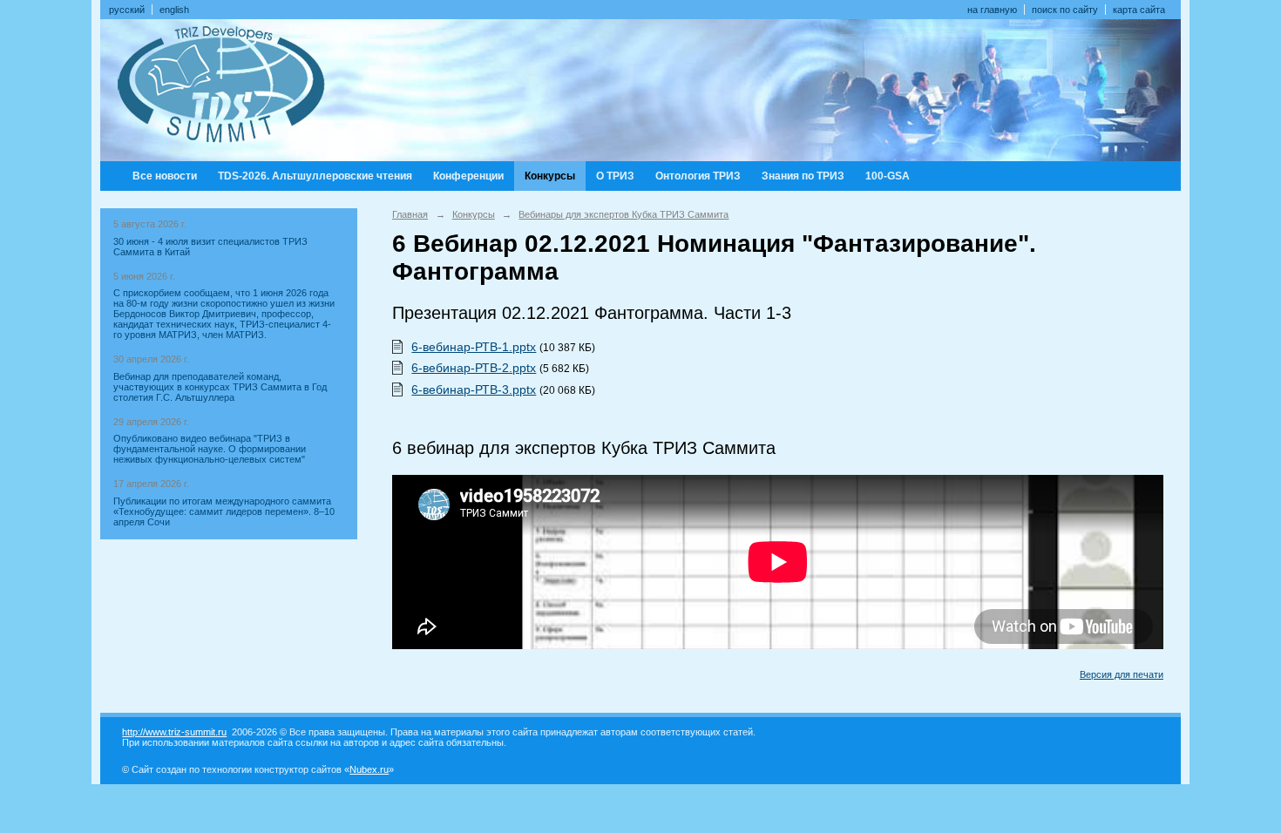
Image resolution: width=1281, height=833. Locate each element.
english (174, 9)
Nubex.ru (369, 769)
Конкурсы (550, 176)
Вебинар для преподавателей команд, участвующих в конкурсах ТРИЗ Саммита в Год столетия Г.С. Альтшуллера (220, 387)
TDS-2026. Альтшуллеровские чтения (315, 176)
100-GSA (887, 176)
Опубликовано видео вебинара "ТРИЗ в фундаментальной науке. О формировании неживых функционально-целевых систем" (209, 448)
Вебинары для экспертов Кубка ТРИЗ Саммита (623, 214)
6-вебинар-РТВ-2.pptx (473, 368)
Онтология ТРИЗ (698, 176)
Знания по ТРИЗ (803, 176)
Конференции (468, 176)
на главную (992, 9)
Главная (410, 214)
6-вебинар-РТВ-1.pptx (473, 347)
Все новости (164, 176)
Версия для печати (1121, 674)
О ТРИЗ (615, 176)
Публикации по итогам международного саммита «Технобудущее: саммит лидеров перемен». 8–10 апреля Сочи (224, 511)
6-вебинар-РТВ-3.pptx (473, 389)
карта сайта (1139, 9)
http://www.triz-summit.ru (174, 732)
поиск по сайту (1065, 9)
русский (127, 9)
